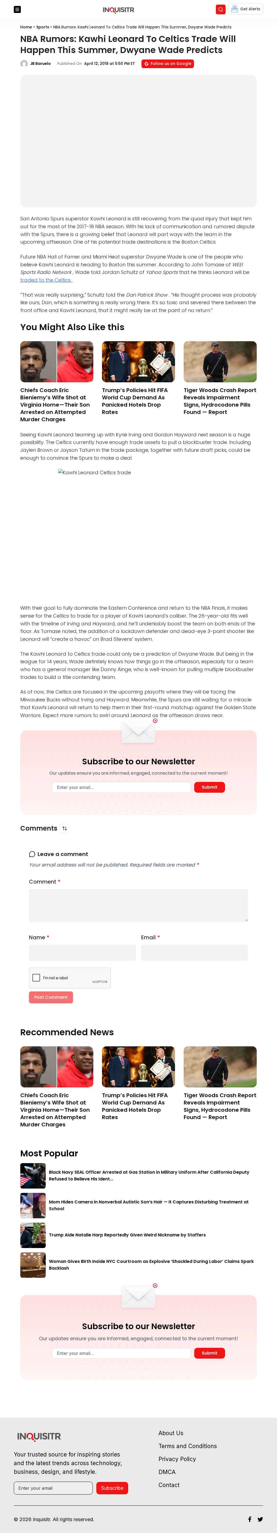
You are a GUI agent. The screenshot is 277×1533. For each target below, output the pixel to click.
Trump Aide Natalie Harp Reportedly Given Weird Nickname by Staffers (127, 1235)
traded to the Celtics (46, 280)
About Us (171, 1433)
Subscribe (112, 1488)
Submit (209, 787)
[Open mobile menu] (17, 9)
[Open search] (221, 9)
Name (39, 937)
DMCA (167, 1472)
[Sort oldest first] (64, 828)
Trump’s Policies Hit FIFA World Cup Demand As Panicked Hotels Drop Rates (135, 401)
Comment (45, 881)
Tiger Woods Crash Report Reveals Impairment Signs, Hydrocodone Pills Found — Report (220, 401)
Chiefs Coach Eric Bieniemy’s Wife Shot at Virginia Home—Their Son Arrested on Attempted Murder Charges (55, 404)
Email (150, 937)
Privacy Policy (177, 1459)
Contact (169, 1485)
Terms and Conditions (188, 1446)
